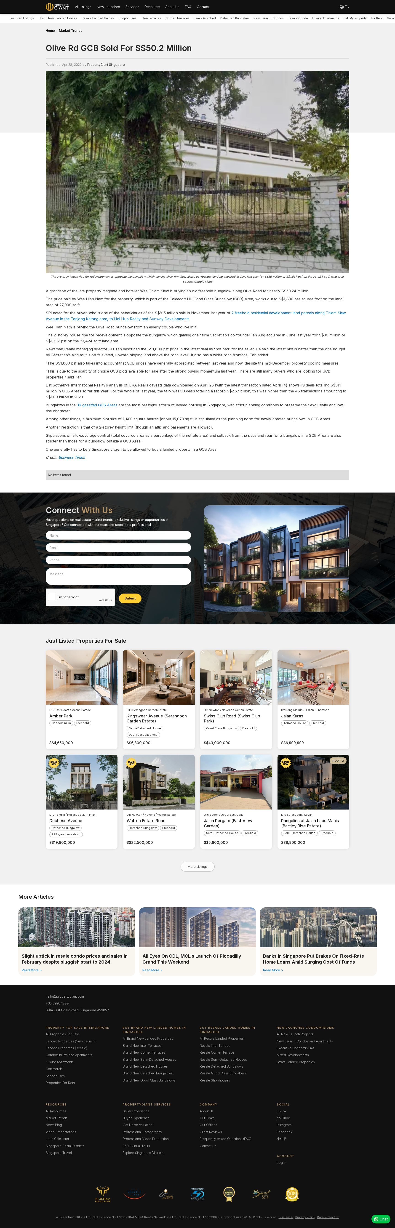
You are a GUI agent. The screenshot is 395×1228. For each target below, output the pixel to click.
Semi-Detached (205, 18)
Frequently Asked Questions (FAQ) (225, 1139)
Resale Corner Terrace (217, 1052)
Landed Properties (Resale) (66, 1048)
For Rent (377, 18)
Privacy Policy (305, 1217)
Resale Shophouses (215, 1080)
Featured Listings (22, 18)
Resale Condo (298, 18)
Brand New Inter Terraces (142, 1045)
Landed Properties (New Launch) (71, 1041)
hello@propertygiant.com (65, 996)
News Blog (54, 1125)
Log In (281, 1162)
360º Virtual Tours (136, 1146)
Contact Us (208, 1146)
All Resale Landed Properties (222, 1038)
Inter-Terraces (151, 18)
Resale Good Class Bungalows (223, 1073)
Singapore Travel (59, 1153)
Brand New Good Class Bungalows (149, 1080)
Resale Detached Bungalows (221, 1066)
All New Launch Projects (295, 1034)
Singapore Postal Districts (65, 1146)
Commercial (54, 1069)
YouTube (283, 1118)
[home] (57, 7)
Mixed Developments (293, 1055)
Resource (152, 7)
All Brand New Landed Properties (148, 1038)
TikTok (281, 1111)
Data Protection (328, 1217)
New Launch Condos (269, 18)
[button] (83, 7)
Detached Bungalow (234, 18)
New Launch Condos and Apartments (305, 1041)
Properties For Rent (60, 1083)
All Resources (56, 1111)
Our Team (207, 1118)
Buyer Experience (136, 1118)
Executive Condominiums (295, 1048)
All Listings (83, 7)
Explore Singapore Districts (143, 1153)
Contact (203, 7)
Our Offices (208, 1125)
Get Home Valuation (137, 1125)
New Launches (108, 7)
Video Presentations (61, 1132)
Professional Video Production (146, 1139)
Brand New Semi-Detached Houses (149, 1059)
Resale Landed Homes (98, 18)
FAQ (188, 7)
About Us (172, 7)
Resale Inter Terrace (215, 1045)
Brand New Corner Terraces (144, 1052)
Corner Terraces (177, 18)
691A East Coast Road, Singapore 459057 (77, 1010)
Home (50, 30)
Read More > (32, 970)
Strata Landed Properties (296, 1062)
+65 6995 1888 (57, 1003)
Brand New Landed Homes (58, 18)
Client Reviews (211, 1132)
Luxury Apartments (325, 18)
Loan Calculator (57, 1139)
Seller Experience (136, 1111)
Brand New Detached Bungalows (148, 1073)
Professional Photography (142, 1132)
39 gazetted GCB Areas (97, 405)
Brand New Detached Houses (145, 1066)
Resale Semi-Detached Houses (223, 1059)
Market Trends (70, 30)
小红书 (281, 1139)
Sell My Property (355, 18)
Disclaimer (286, 1217)
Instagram (284, 1125)
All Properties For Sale (62, 1034)
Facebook (284, 1132)
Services (132, 7)
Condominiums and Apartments (69, 1055)
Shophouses (127, 18)
